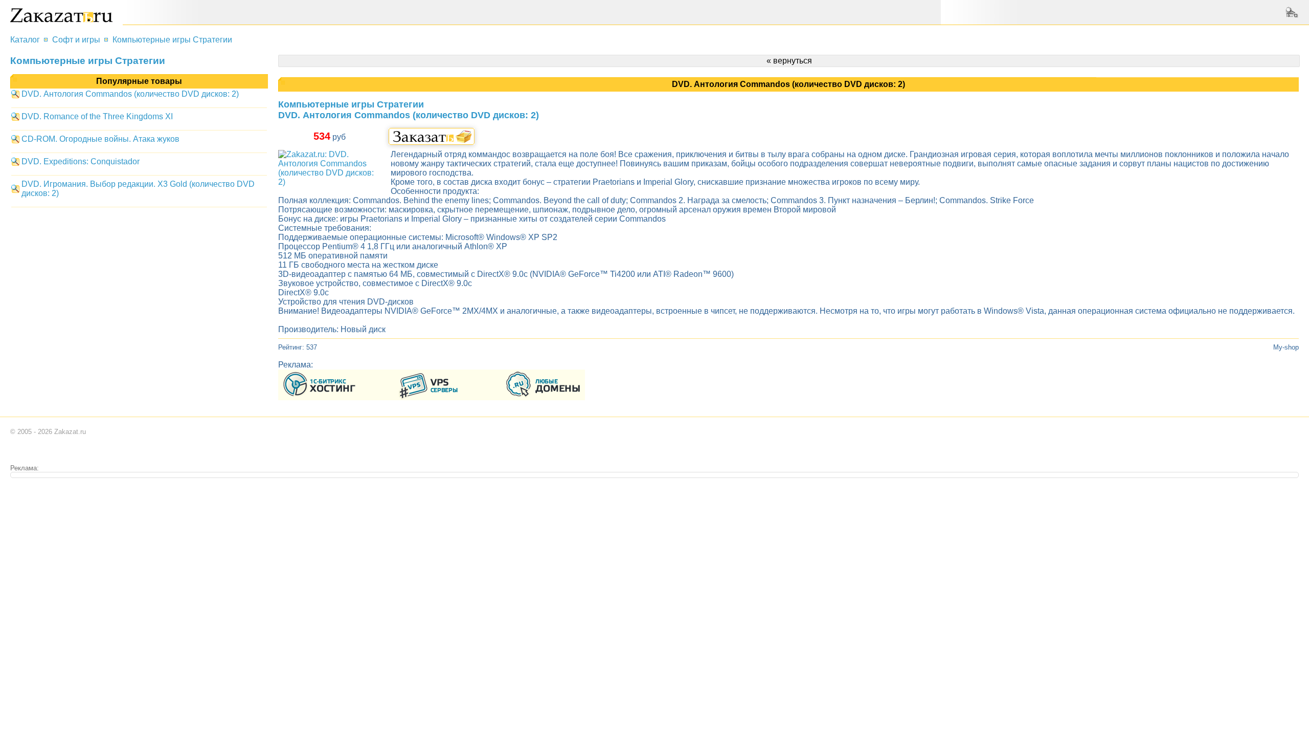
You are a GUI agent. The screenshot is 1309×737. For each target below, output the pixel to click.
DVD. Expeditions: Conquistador (80, 161)
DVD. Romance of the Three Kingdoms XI (97, 116)
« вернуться (789, 60)
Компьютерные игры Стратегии (172, 39)
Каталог (25, 39)
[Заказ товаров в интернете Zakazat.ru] (61, 19)
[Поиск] (1293, 12)
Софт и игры (76, 39)
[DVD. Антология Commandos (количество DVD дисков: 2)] (329, 182)
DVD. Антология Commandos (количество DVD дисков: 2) (130, 94)
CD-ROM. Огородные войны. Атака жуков (100, 139)
